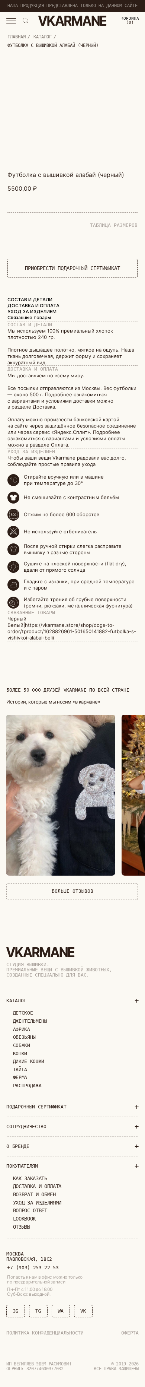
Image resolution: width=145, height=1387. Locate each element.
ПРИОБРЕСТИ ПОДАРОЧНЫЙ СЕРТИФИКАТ (72, 268)
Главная (16, 36)
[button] (11, 20)
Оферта (129, 1333)
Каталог (42, 36)
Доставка (44, 407)
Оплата (59, 445)
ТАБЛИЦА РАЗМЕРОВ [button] (114, 225)
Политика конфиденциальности (44, 1333)
